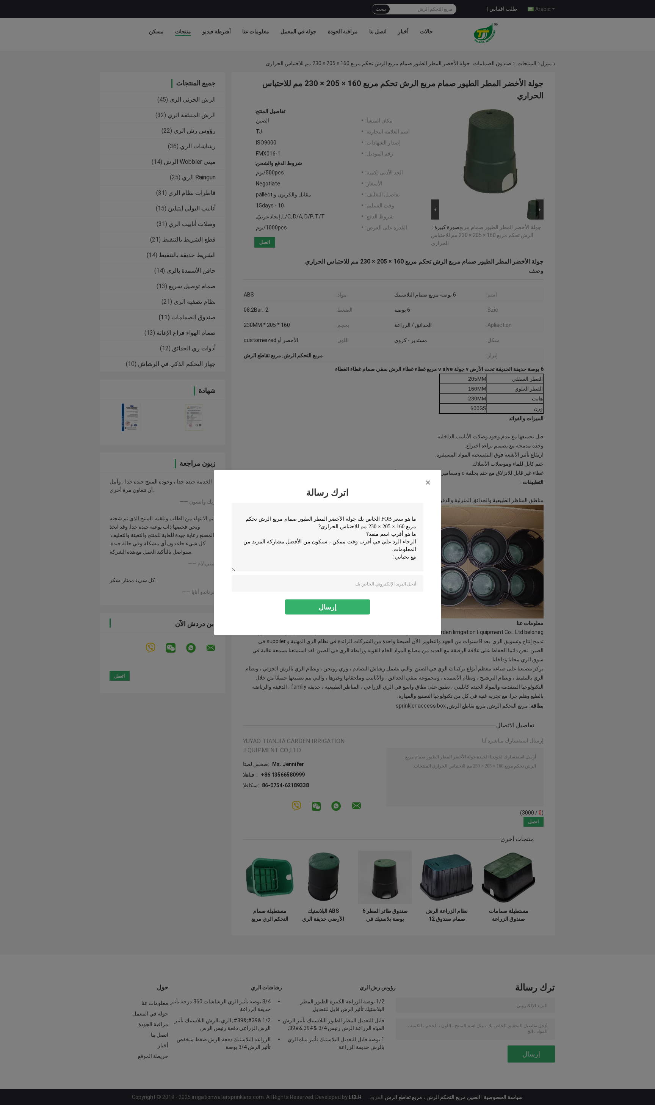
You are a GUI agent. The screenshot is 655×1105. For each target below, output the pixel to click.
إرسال (328, 607)
